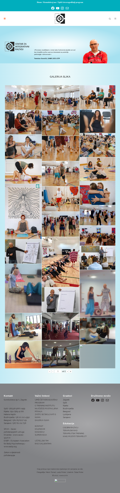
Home (39, 2)
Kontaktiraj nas (49, 2)
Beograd (66, 411)
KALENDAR (40, 429)
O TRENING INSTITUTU (45, 405)
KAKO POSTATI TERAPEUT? (75, 436)
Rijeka (65, 405)
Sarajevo (66, 417)
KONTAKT (39, 426)
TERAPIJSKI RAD (70, 430)
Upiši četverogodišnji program (70, 2)
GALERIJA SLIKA (42, 420)
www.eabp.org (10, 446)
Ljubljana (67, 414)
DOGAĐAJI (39, 432)
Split (65, 403)
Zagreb (66, 400)
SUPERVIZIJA (41, 435)
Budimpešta (68, 408)
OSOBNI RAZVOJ (70, 427)
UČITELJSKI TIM (41, 441)
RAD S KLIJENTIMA (43, 444)
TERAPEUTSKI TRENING (73, 433)
